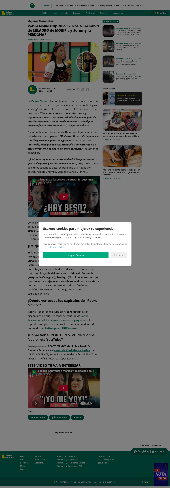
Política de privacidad (52, 247)
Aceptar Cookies (76, 255)
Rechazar (119, 255)
